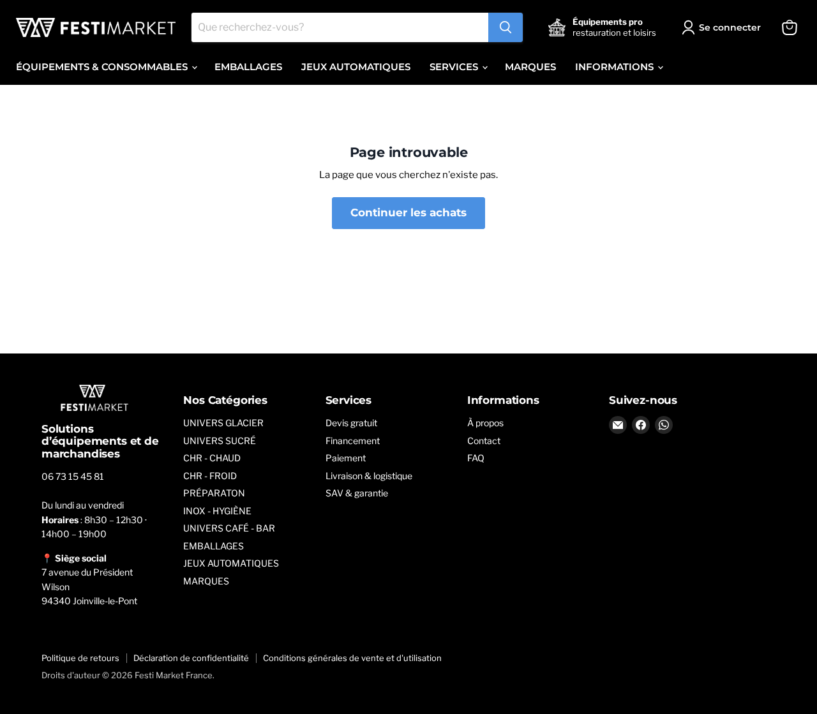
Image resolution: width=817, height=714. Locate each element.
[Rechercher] (505, 27)
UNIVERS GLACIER (223, 422)
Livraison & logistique (369, 475)
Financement (353, 440)
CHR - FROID (210, 475)
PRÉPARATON (214, 492)
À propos (485, 422)
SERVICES (455, 67)
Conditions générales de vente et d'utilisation (352, 658)
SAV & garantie (357, 492)
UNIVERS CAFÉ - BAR (229, 528)
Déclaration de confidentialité (191, 658)
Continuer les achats (408, 212)
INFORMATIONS (615, 67)
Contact (483, 440)
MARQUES (530, 67)
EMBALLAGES (248, 67)
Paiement (346, 457)
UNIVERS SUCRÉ (219, 440)
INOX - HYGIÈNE (217, 510)
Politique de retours (80, 658)
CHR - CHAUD (212, 457)
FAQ (475, 457)
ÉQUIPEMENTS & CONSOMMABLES (103, 67)
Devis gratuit (351, 422)
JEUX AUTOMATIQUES (355, 67)
